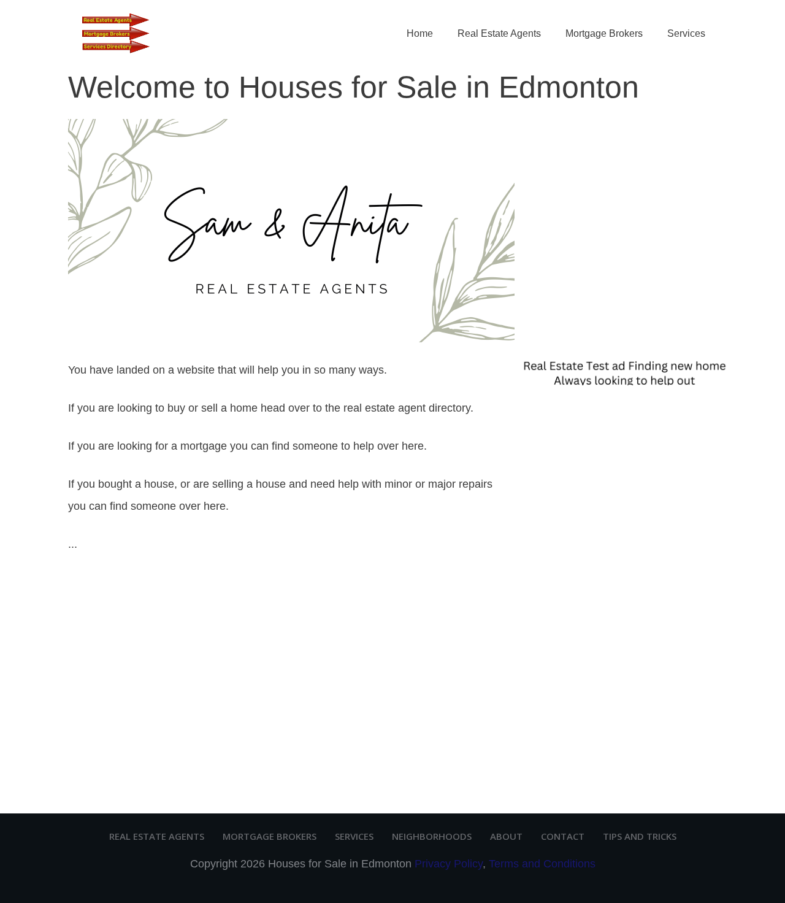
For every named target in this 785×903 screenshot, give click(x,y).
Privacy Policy (449, 864)
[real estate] (291, 230)
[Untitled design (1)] (622, 371)
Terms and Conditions (542, 864)
